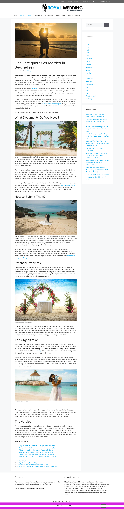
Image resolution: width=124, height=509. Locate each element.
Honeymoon (38, 15)
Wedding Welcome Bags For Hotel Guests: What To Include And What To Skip (97, 163)
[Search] (106, 25)
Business (89, 58)
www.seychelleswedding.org (51, 104)
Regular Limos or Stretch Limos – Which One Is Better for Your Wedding (37, 466)
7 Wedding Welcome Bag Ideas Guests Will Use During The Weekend (96, 122)
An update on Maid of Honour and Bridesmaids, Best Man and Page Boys (97, 177)
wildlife (34, 88)
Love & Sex (89, 79)
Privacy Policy (86, 1)
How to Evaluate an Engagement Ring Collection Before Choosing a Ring (97, 129)
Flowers (77, 15)
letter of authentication (68, 185)
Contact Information (105, 1)
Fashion (57, 15)
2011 (87, 44)
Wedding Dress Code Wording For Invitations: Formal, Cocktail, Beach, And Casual (97, 155)
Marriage (29, 15)
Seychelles (25, 463)
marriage (19, 463)
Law (87, 76)
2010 (87, 41)
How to (88, 70)
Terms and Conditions (73, 1)
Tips (30, 463)
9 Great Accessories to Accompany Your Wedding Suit (32, 464)
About (94, 1)
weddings (38, 351)
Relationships (49, 15)
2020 (87, 50)
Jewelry (70, 15)
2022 (87, 56)
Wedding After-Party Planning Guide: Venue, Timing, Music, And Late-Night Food (97, 143)
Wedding (21, 15)
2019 (87, 47)
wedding (34, 463)
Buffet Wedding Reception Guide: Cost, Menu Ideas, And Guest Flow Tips (97, 136)
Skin (87, 87)
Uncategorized (91, 96)
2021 (87, 53)
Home (62, 1)
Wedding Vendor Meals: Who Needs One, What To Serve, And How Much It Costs (97, 170)
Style (63, 15)
